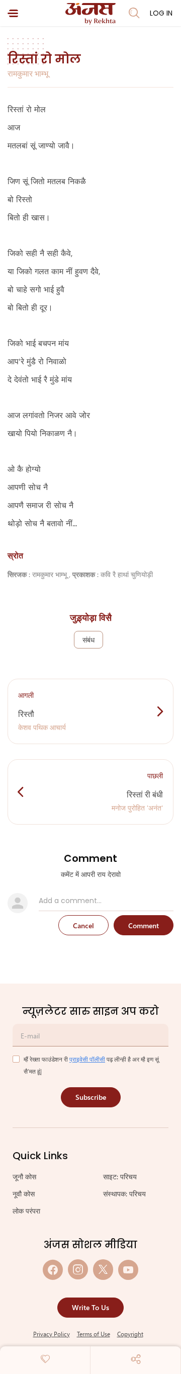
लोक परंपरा (26, 1211)
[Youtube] (128, 1269)
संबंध (88, 639)
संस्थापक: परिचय (124, 1193)
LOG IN (161, 13)
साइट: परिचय (120, 1176)
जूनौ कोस (24, 1176)
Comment (143, 925)
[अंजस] (90, 14)
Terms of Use (93, 1334)
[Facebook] (53, 1269)
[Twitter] (103, 1269)
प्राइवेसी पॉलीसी (87, 1059)
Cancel (83, 925)
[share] (136, 1359)
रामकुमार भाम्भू (28, 73)
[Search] (134, 13)
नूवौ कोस (24, 1193)
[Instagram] (78, 1269)
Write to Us (90, 1307)
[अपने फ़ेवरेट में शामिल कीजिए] (45, 1359)
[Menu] (13, 13)
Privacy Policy (51, 1334)
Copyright (130, 1334)
